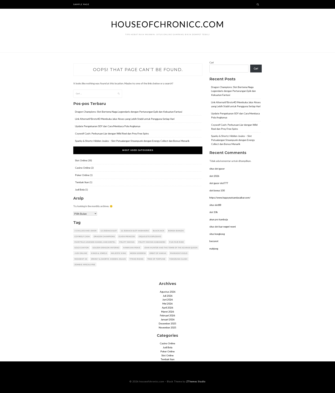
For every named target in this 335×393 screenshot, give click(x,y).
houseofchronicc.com (167, 24)
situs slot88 (215, 205)
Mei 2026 (167, 303)
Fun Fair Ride (176, 242)
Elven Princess (127, 236)
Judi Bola (80, 189)
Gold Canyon (82, 248)
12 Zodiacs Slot (108, 231)
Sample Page (81, 4)
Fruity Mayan (127, 242)
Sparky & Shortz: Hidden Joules (108, 259)
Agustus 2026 (167, 291)
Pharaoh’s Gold (178, 253)
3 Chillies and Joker (86, 231)
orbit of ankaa (158, 253)
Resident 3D (81, 259)
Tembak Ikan (82, 182)
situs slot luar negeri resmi (222, 226)
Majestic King (118, 253)
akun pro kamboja (218, 219)
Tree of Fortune (156, 259)
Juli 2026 (167, 295)
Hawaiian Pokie (131, 248)
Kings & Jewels (99, 253)
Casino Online (82, 167)
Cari (211, 62)
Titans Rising (137, 259)
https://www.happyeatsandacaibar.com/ (229, 197)
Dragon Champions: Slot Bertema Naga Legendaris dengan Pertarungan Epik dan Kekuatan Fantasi (128, 111)
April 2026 (167, 307)
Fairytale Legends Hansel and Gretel (95, 242)
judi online (81, 253)
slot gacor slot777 (218, 183)
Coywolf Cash (82, 236)
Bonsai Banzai (176, 231)
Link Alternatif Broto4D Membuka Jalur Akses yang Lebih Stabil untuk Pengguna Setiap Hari (124, 118)
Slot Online (81, 160)
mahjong (213, 248)
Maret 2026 (167, 311)
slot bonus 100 (217, 190)
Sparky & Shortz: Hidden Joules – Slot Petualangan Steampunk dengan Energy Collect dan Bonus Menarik (132, 140)
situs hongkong (217, 234)
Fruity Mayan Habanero (151, 242)
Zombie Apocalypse (85, 264)
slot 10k (213, 212)
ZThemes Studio (196, 381)
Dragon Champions (104, 236)
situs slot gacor (217, 168)
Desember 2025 (167, 323)
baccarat (213, 241)
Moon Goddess (138, 253)
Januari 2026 (167, 319)
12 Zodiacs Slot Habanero (135, 231)
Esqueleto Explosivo (150, 236)
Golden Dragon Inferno (106, 248)
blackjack (158, 231)
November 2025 (167, 327)
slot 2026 (214, 176)
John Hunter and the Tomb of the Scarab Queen (171, 248)
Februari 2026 (167, 315)
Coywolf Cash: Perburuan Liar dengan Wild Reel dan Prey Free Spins (112, 133)
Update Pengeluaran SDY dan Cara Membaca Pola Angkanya (107, 126)
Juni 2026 (167, 299)
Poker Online (82, 175)
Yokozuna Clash (178, 259)
